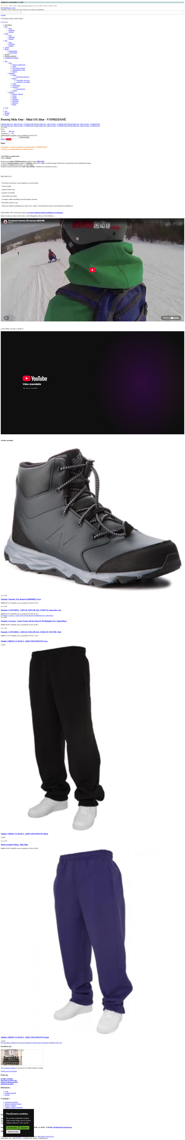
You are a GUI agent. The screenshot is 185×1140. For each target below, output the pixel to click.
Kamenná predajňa (10, 1093)
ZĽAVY (7, 54)
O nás (6, 1091)
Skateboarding (12, 51)
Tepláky (14, 91)
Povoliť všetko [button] (12, 1128)
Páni (6, 27)
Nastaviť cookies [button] (13, 1131)
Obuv (10, 28)
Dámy (6, 34)
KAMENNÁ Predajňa (11, 58)
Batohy (14, 97)
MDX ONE (40, 161)
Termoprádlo (16, 85)
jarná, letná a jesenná (18, 68)
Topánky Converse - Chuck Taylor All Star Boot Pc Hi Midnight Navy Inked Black (34, 621)
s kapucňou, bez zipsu (23, 80)
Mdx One (12, 131)
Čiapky (14, 96)
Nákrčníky (15, 101)
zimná (14, 66)
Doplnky (11, 32)
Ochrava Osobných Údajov (13, 1104)
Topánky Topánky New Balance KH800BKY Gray (21, 599)
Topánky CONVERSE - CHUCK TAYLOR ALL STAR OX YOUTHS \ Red (31, 632)
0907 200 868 (4, 6)
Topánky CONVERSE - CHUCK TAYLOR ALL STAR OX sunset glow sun (31, 610)
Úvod (6, 108)
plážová (14, 71)
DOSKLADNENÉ (10, 56)
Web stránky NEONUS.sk (45, 1136)
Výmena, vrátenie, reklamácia (14, 1107)
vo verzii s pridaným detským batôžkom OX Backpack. (45, 212)
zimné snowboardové (22, 77)
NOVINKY (8, 25)
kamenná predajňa (9, 1068)
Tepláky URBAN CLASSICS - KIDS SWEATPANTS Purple (25, 1037)
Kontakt (7, 1095)
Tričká (14, 84)
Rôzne (14, 104)
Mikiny (14, 78)
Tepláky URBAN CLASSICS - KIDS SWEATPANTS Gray (24, 641)
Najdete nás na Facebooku (9, 1071)
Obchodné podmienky (11, 1102)
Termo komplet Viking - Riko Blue (14, 845)
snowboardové (20, 89)
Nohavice (15, 87)
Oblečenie (11, 30)
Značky (7, 47)
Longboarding (12, 53)
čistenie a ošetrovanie (18, 65)
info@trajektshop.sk (65, 1127)
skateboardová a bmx (18, 70)
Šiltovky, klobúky (17, 94)
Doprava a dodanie (10, 1106)
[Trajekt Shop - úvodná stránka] (8, 8)
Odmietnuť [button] (24, 1128)
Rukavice (15, 103)
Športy (7, 49)
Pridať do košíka (24, 137)
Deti (6, 40)
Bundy (14, 75)
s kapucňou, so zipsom (23, 82)
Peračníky (15, 99)
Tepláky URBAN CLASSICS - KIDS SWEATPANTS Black (24, 834)
